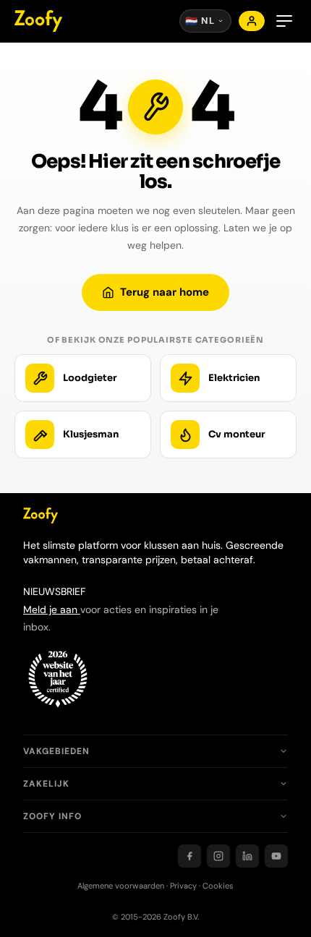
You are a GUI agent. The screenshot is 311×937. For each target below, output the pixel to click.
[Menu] (284, 21)
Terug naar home (164, 292)
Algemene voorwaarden (120, 886)
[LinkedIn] (247, 856)
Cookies (218, 886)
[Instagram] (218, 856)
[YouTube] (276, 856)
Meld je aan (51, 609)
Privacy (183, 886)
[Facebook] (189, 856)
